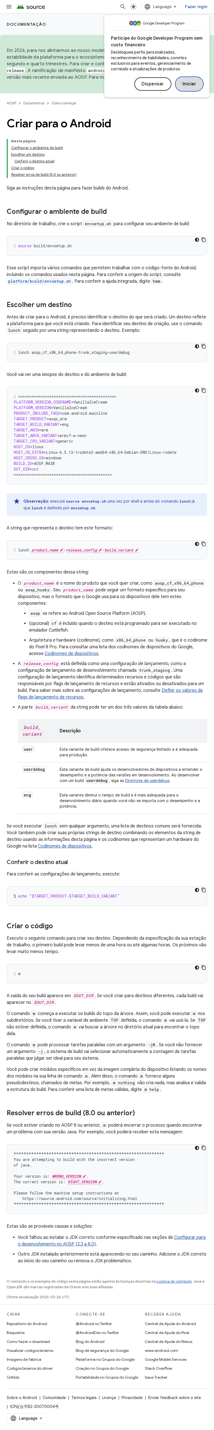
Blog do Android (90, 1341)
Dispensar (153, 84)
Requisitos (16, 1332)
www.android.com (161, 1350)
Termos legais (83, 1397)
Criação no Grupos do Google (102, 1368)
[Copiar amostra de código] (203, 239)
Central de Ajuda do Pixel (167, 1332)
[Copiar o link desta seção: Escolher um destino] (77, 305)
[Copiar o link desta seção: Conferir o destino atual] (73, 862)
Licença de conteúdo (174, 1281)
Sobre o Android (22, 1397)
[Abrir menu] (8, 6)
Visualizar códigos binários (30, 1350)
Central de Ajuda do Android (170, 1323)
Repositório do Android (27, 1323)
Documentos (33, 103)
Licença (109, 1397)
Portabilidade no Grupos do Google (107, 1377)
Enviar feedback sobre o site (174, 1397)
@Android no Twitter (94, 1323)
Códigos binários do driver (30, 1368)
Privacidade (132, 1397)
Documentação (26, 24)
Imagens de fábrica (24, 1359)
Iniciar (189, 84)
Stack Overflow (158, 1368)
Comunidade (54, 1397)
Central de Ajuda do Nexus (168, 1341)
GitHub (13, 1377)
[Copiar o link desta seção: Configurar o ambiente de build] (112, 212)
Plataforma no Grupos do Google (105, 1359)
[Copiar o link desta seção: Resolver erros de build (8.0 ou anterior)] (140, 1113)
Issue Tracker (156, 1377)
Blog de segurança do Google (102, 1350)
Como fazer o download (28, 1341)
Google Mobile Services (165, 1359)
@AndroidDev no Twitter (97, 1332)
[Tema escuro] (197, 239)
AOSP (11, 103)
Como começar (64, 103)
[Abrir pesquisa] (123, 6)
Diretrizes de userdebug (147, 780)
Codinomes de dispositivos (71, 653)
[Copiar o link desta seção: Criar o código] (58, 926)
